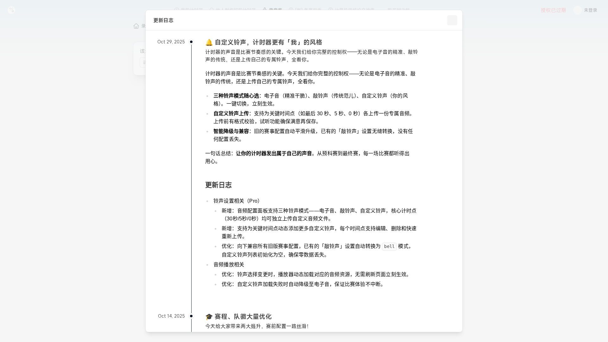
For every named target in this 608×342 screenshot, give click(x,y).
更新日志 (218, 184)
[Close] (452, 20)
